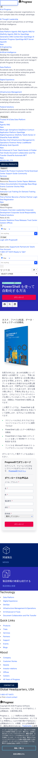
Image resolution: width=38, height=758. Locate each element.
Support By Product (8, 171)
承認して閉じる (19, 748)
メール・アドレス (11, 482)
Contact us (9, 685)
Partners (4, 194)
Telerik (25, 135)
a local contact (11, 697)
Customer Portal (22, 171)
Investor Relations (7, 220)
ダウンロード (19, 297)
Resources (5, 179)
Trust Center (32, 220)
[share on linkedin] (14, 304)
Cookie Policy (11, 743)
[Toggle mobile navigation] (2, 266)
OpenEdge (21, 132)
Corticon (30, 130)
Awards (6, 665)
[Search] (1, 225)
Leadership (20, 210)
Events (2, 186)
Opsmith (3, 43)
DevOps (3, 140)
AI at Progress (5, 9)
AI (1, 7)
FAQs (22, 186)
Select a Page (7, 274)
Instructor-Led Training (9, 192)
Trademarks (27, 726)
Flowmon (12, 142)
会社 (6, 507)
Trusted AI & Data (7, 119)
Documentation (12, 184)
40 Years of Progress (11, 679)
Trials (5, 629)
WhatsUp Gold (6, 145)
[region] (19, 742)
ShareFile (3, 137)
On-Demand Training (27, 192)
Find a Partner (5, 197)
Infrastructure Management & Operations (19, 608)
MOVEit (16, 137)
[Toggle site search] (1, 254)
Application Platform (8, 132)
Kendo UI (31, 135)
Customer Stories (13, 186)
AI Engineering (6, 47)
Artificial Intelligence (8, 52)
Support (4, 168)
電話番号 (8, 501)
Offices (9, 223)
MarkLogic (4, 130)
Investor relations (10, 668)
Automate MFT (13, 156)
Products (4, 117)
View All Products (9, 164)
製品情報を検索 (9, 586)
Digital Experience (7, 80)
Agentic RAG (16, 32)
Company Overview (8, 210)
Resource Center (15, 181)
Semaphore (13, 130)
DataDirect (22, 130)
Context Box (18, 37)
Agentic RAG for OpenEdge (18, 34)
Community (22, 173)
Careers (3, 223)
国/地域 (7, 514)
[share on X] (9, 304)
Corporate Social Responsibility (23, 212)
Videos (2, 184)
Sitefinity (18, 135)
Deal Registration (7, 200)
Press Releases (21, 220)
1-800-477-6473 (7, 252)
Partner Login (31, 197)
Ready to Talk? (20, 252)
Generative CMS (6, 37)
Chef (9, 140)
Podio (10, 137)
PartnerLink (24, 247)
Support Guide (12, 173)
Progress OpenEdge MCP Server (21, 39)
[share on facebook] (4, 304)
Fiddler (34, 150)
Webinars (32, 181)
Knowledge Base (25, 184)
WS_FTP (9, 160)
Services (3, 176)
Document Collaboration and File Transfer (19, 615)
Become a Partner (19, 197)
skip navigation (9, 3)
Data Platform (5, 32)
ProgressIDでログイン (17, 471)
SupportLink (14, 247)
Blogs (34, 184)
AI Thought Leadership (9, 19)
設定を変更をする (18, 754)
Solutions (4, 50)
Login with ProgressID (8, 240)
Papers (25, 181)
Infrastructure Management (11, 92)
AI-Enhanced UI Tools (8, 150)
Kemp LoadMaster (24, 142)
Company (4, 205)
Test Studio (4, 153)
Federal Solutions (7, 107)
